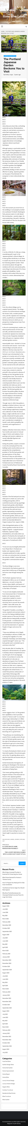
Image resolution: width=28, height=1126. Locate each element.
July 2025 (5, 938)
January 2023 (6, 1033)
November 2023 (6, 1001)
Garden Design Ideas (10, 56)
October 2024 (6, 966)
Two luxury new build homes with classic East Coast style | (14, 852)
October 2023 (6, 1005)
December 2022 (6, 1036)
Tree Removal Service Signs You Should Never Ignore (13, 889)
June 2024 (5, 979)
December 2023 (6, 998)
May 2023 (4, 1020)
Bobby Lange (9, 74)
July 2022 (5, 1052)
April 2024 (5, 985)
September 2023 (7, 1008)
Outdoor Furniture (7, 1090)
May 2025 (4, 944)
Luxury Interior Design (8, 1083)
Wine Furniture (6, 1096)
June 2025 (5, 941)
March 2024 (5, 989)
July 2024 (5, 976)
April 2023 (5, 1024)
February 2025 (6, 954)
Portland (22, 839)
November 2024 (6, 963)
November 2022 (6, 1040)
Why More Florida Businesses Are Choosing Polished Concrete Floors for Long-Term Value (13, 895)
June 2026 (5, 912)
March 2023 (5, 1027)
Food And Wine (6, 1061)
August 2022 (5, 1049)
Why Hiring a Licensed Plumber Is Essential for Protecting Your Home (12, 873)
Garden (12, 839)
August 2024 (5, 973)
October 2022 (6, 1043)
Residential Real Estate (8, 1093)
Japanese (17, 839)
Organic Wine (6, 1087)
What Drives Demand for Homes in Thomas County (11, 878)
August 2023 (5, 1011)
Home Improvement (8, 1071)
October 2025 (6, 928)
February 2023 (6, 1030)
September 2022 (7, 1046)
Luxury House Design (8, 1080)
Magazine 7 (10, 1123)
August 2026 (5, 906)
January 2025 (6, 957)
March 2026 (5, 919)
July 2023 (5, 1014)
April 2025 (5, 947)
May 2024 (4, 982)
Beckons (7, 839)
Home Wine (5, 1077)
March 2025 (5, 950)
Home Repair (6, 1074)
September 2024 (7, 970)
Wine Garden (5, 1099)
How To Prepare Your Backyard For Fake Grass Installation (13, 884)
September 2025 (7, 931)
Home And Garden (7, 1068)
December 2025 (6, 925)
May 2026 (4, 915)
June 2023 (5, 1017)
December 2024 (6, 960)
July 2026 (5, 909)
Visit (3, 841)
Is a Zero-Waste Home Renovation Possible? (10, 846)
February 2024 (6, 992)
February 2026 (6, 922)
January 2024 (6, 995)
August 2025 (5, 934)
